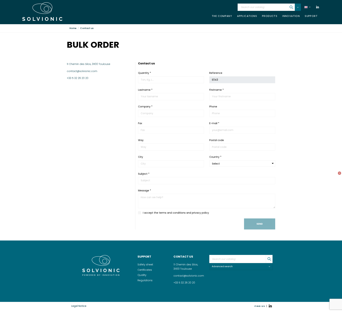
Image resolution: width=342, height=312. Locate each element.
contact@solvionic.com (82, 71)
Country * (215, 157)
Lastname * (145, 90)
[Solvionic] (101, 265)
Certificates (145, 270)
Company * (145, 106)
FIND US (260, 306)
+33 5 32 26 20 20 (77, 78)
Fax (140, 123)
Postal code (216, 140)
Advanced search (222, 266)
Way (141, 140)
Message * (144, 190)
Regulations (145, 280)
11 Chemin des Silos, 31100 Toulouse (88, 64)
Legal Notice (78, 306)
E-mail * (214, 123)
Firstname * (216, 90)
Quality (142, 275)
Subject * (143, 174)
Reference (215, 73)
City (140, 157)
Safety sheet (145, 264)
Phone (213, 106)
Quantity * (144, 73)
